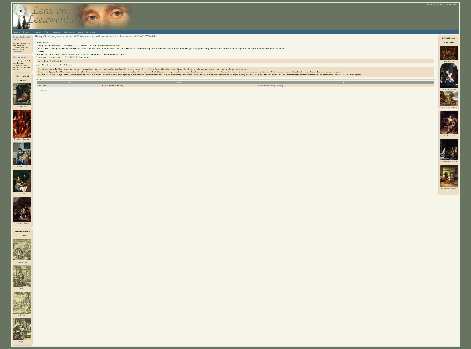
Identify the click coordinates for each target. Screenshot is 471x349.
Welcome (16, 32)
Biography (26, 32)
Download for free (19, 52)
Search (448, 5)
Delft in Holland (91, 32)
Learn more (43, 91)
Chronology (37, 32)
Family (47, 32)
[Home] (74, 16)
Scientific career (69, 32)
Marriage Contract (449, 61)
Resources (439, 5)
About (455, 5)
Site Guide (429, 5)
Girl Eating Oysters (449, 89)
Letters (80, 32)
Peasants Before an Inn (448, 107)
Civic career (57, 32)
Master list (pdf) (18, 61)
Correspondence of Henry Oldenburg (270, 86)
